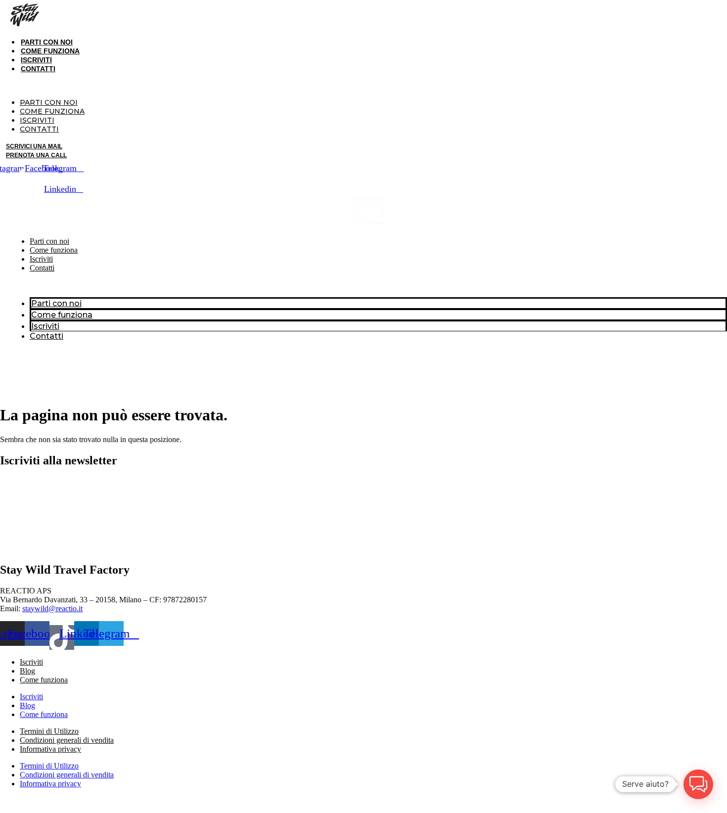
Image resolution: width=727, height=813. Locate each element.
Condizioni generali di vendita (67, 740)
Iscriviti (36, 60)
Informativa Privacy (639, 800)
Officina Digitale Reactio (65, 800)
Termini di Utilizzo (49, 731)
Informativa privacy (50, 749)
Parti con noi (47, 42)
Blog (27, 671)
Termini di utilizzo (470, 800)
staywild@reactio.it (52, 608)
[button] (205, 85)
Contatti (38, 69)
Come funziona (50, 51)
